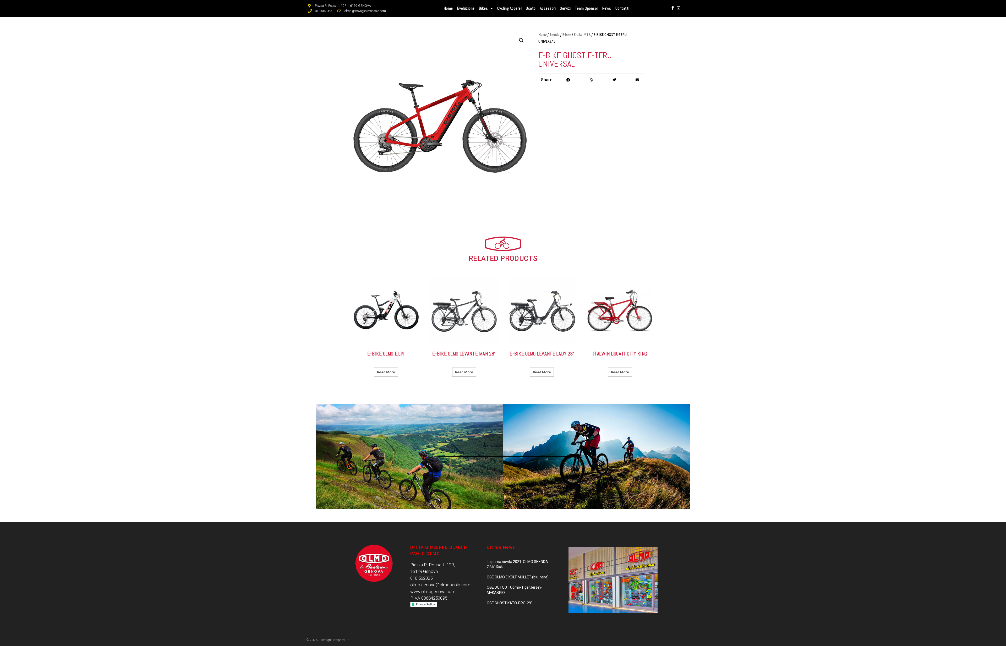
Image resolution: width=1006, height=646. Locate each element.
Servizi (565, 8)
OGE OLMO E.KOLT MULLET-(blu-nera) (518, 577)
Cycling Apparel (509, 8)
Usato (531, 8)
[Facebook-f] (672, 8)
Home (448, 8)
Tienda (554, 34)
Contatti (622, 8)
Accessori (548, 8)
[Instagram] (678, 8)
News (606, 8)
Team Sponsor (586, 8)
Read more (386, 372)
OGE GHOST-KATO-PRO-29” (509, 603)
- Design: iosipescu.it (334, 640)
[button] (568, 80)
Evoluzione (466, 8)
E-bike (566, 34)
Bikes (483, 8)
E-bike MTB (582, 34)
